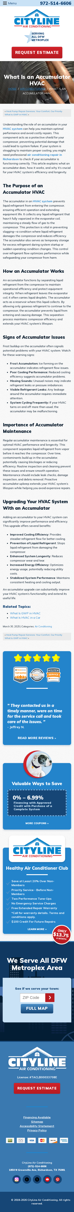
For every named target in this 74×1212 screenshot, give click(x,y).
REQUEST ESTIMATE (37, 52)
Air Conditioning (32, 89)
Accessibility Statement (37, 1126)
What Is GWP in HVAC (16, 114)
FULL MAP (37, 1008)
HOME (12, 89)
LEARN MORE (36, 929)
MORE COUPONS (36, 823)
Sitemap (37, 1121)
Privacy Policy (37, 1130)
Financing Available (37, 1117)
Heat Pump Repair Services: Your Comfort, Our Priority (34, 111)
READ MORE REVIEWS (36, 738)
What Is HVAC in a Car (25, 617)
